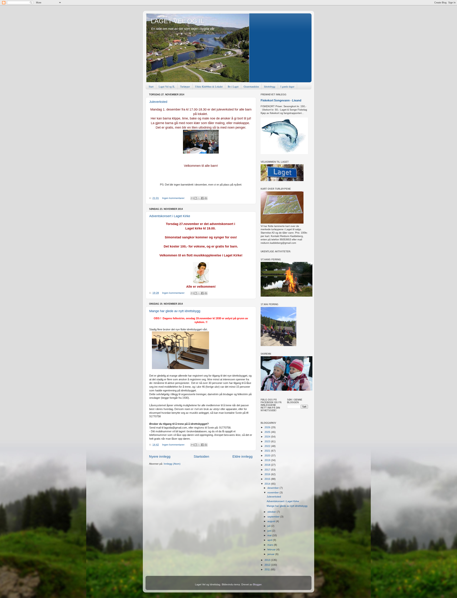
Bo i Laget (233, 86)
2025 (268, 432)
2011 (268, 569)
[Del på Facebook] (202, 198)
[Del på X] (199, 198)
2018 (268, 465)
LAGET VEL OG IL (177, 21)
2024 (268, 436)
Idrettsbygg (269, 86)
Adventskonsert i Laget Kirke (169, 216)
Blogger (257, 584)
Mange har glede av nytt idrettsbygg (174, 311)
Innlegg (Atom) (172, 463)
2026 (268, 427)
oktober (272, 512)
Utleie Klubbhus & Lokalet (209, 86)
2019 (268, 460)
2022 (268, 446)
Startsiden (201, 456)
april (270, 540)
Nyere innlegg (159, 456)
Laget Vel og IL (167, 86)
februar (271, 549)
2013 (268, 560)
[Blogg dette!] (195, 198)
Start (151, 86)
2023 (268, 441)
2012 (268, 565)
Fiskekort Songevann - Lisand (281, 100)
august (271, 521)
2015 (268, 479)
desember (273, 488)
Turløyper (185, 86)
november (273, 492)
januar (271, 554)
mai (269, 535)
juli (269, 526)
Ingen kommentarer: (174, 198)
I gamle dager (287, 86)
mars (270, 545)
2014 (268, 483)
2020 (268, 455)
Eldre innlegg (242, 456)
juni (269, 530)
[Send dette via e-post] (192, 198)
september (273, 516)
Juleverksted (158, 102)
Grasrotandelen (251, 86)
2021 (268, 450)
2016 (268, 474)
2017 (268, 469)
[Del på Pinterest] (206, 198)
